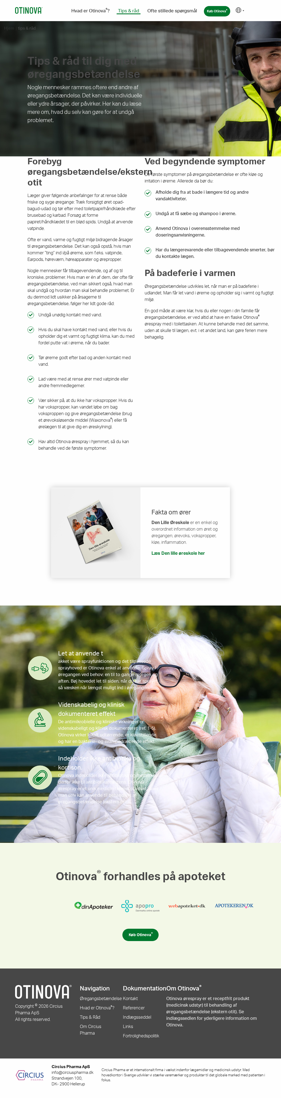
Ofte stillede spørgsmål (172, 11)
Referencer (134, 1008)
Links (128, 1026)
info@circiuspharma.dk (72, 1073)
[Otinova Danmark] (29, 10)
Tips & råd (128, 11)
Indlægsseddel (137, 1017)
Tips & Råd (90, 1017)
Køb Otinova (217, 11)
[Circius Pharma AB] (33, 1075)
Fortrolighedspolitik (141, 1036)
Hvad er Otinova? (90, 10)
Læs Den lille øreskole (178, 553)
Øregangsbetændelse (101, 998)
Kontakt (130, 998)
